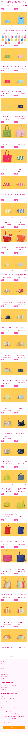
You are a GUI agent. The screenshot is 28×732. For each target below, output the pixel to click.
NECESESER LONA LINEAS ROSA (7, 381)
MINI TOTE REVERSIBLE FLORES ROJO (7, 542)
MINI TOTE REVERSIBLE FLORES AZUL (21, 542)
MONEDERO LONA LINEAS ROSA (7, 354)
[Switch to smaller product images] (26, 5)
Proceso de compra (6, 676)
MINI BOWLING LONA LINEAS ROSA (20, 621)
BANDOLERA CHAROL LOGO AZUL (20, 407)
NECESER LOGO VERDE (7, 66)
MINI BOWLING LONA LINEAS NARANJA (7, 621)
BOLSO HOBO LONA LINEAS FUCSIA (20, 595)
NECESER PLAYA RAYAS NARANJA (21, 195)
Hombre (3, 663)
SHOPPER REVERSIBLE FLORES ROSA (7, 568)
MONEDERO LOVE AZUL (21, 380)
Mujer (2, 661)
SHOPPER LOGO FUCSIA (7, 168)
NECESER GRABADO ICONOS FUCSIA (21, 301)
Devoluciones (4, 674)
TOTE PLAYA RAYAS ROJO (7, 248)
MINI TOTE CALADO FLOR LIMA (7, 489)
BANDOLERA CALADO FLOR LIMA (7, 515)
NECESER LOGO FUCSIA (7, 91)
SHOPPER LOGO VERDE (7, 143)
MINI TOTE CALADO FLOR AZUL (21, 489)
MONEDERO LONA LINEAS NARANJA (20, 328)
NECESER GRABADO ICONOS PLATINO (7, 301)
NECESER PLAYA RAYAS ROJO (7, 195)
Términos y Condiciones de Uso (8, 685)
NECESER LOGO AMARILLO (7, 117)
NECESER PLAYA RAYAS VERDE (21, 168)
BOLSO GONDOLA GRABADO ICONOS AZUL (20, 434)
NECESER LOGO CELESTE (20, 91)
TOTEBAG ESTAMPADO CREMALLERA (21, 31)
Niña (2, 666)
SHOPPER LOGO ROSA (21, 143)
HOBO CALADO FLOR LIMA (20, 515)
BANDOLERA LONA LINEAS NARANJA (7, 648)
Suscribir (14, 727)
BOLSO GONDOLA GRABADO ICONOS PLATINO (7, 435)
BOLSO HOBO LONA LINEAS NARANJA (7, 595)
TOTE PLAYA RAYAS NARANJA (21, 248)
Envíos (2, 672)
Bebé (2, 668)
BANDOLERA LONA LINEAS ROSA (21, 648)
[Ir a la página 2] (16, 654)
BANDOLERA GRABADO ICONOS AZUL (21, 462)
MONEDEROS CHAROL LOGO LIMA (7, 275)
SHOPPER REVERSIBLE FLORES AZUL (20, 568)
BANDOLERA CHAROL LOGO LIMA (7, 407)
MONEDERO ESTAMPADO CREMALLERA (7, 31)
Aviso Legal (4, 689)
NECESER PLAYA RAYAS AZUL (21, 222)
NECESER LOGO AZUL (20, 116)
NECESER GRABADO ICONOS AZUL (7, 328)
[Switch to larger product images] (23, 5)
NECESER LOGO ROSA (21, 66)
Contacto (3, 678)
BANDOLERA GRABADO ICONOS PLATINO (7, 462)
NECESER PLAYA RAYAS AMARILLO (7, 222)
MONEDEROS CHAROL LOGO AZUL (21, 275)
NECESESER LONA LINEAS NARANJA (20, 354)
